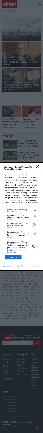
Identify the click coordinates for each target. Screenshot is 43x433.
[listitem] (21, 210)
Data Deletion (8, 266)
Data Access (21, 266)
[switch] (34, 216)
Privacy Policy (35, 266)
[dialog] (21, 216)
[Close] (38, 167)
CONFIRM (13, 257)
